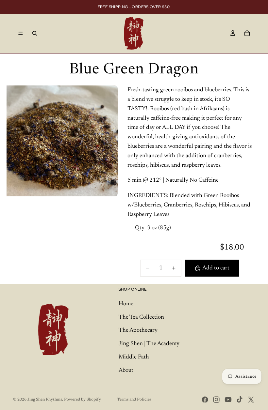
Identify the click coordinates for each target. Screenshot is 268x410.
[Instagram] (216, 399)
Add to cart (215, 268)
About (126, 370)
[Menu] (20, 33)
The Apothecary (138, 330)
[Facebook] (205, 399)
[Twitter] (251, 399)
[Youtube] (228, 399)
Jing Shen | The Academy (149, 344)
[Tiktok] (239, 399)
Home (126, 304)
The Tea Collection (141, 317)
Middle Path (134, 357)
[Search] (34, 33)
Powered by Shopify (82, 400)
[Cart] (247, 33)
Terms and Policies (134, 400)
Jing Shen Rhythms (44, 400)
